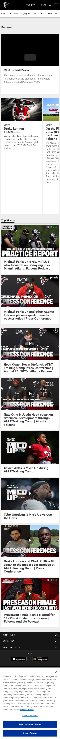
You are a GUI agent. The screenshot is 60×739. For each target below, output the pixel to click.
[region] (30, 703)
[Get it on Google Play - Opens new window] (40, 660)
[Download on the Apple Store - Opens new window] (19, 659)
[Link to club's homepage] (6, 3)
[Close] (56, 671)
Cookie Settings (30, 715)
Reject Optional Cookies (30, 724)
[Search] (50, 5)
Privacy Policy (26, 709)
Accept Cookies (30, 733)
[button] (30, 57)
